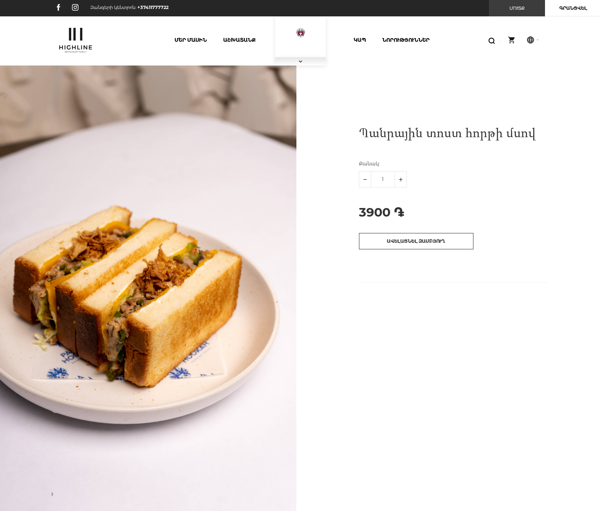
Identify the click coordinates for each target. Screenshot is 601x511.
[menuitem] (190, 40)
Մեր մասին (191, 40)
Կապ (360, 40)
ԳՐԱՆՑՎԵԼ (573, 8)
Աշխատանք (239, 40)
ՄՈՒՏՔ (517, 8)
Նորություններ (406, 40)
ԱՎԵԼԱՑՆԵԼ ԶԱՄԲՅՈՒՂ (416, 241)
